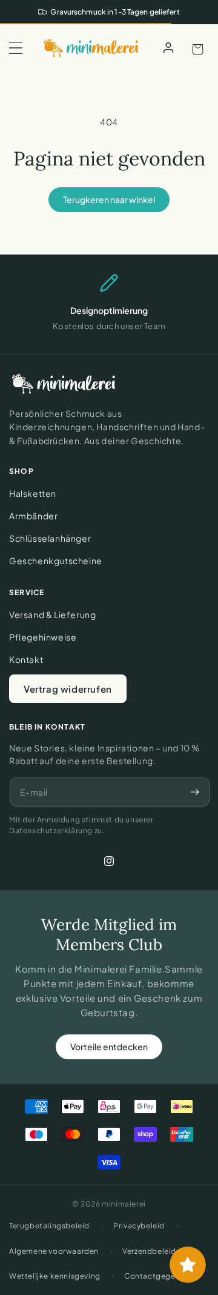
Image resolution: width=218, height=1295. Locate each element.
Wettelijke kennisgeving (55, 1275)
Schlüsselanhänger (50, 538)
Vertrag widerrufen (68, 688)
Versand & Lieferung (52, 614)
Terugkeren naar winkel (109, 199)
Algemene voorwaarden (54, 1251)
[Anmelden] (168, 48)
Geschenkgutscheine (55, 560)
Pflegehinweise (42, 636)
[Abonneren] (194, 792)
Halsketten (32, 493)
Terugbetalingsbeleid (49, 1225)
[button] (15, 48)
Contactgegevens (158, 1275)
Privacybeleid (139, 1225)
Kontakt (26, 659)
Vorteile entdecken (109, 1046)
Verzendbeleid (149, 1251)
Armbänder (33, 515)
